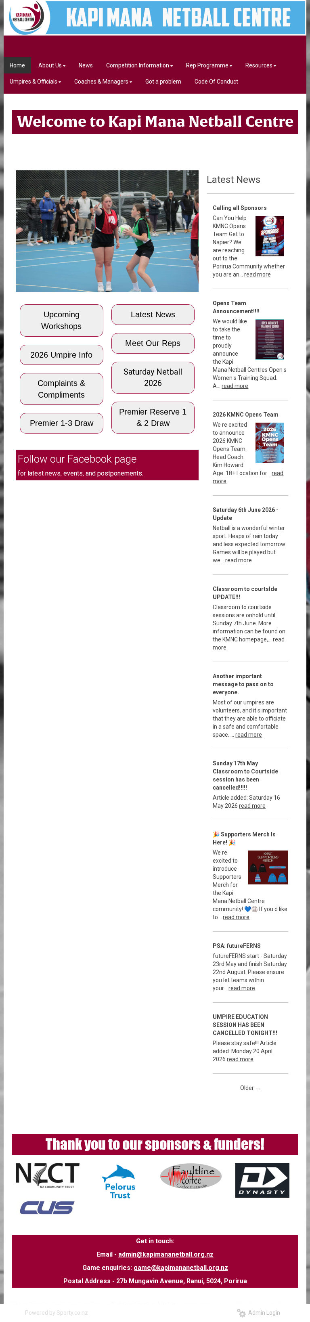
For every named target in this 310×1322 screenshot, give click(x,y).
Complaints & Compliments (61, 389)
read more (257, 274)
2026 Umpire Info (61, 354)
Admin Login (263, 1312)
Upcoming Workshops (61, 320)
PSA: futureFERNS (237, 946)
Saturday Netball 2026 (153, 377)
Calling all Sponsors (240, 208)
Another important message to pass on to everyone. (243, 684)
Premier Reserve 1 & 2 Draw (152, 417)
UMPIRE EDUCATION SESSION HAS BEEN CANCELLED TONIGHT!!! (245, 1025)
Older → (250, 1088)
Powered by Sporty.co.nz (56, 1312)
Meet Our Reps (152, 343)
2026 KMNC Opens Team (246, 414)
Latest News (153, 314)
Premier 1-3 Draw (61, 423)
